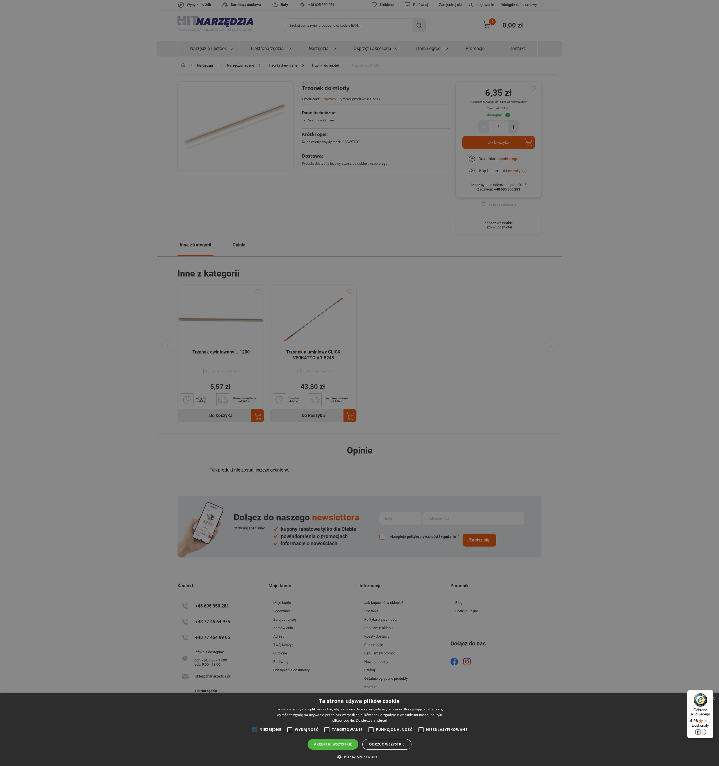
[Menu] (710, 693)
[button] (359, 756)
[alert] (359, 383)
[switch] (700, 732)
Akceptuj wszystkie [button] (333, 744)
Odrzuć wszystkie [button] (386, 744)
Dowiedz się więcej (371, 720)
